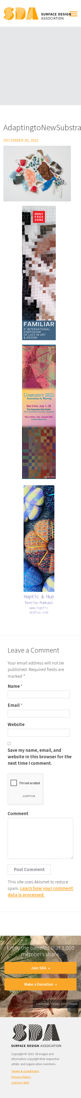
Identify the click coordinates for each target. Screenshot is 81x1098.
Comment (18, 813)
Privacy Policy (21, 1077)
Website (16, 724)
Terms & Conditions (25, 1071)
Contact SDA (20, 1083)
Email (14, 705)
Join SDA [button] (38, 967)
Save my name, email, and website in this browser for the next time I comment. (40, 756)
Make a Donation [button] (38, 984)
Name (14, 686)
